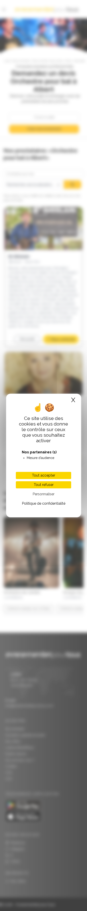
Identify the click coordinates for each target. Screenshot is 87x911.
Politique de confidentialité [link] (43, 503)
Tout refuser (44, 485)
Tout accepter (43, 475)
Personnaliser (43, 494)
